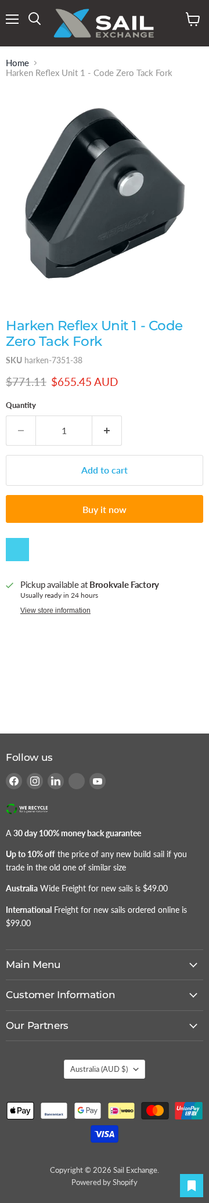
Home (17, 63)
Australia (99, 1069)
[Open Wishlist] (191, 1185)
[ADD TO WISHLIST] (17, 549)
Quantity (21, 405)
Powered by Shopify (104, 1182)
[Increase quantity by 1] (107, 431)
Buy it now (104, 509)
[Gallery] (104, 190)
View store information (55, 610)
